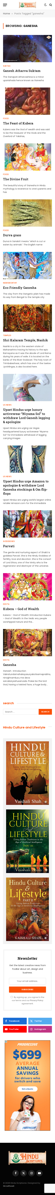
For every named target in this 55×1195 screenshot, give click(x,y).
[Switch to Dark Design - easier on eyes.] (45, 4)
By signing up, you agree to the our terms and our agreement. (28, 1000)
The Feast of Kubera (18, 123)
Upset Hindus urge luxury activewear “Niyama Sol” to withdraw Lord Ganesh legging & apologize (26, 416)
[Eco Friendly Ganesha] (27, 265)
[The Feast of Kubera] (27, 101)
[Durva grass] (27, 213)
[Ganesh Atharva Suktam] (27, 48)
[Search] (50, 5)
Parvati (9, 546)
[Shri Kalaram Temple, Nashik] (27, 318)
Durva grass (12, 235)
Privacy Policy (36, 1000)
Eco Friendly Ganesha (19, 288)
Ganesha (9, 665)
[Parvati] (27, 524)
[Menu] (5, 5)
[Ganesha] (27, 642)
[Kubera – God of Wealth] (27, 586)
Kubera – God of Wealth (21, 609)
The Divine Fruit (15, 179)
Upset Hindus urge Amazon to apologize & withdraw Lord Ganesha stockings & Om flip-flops (26, 487)
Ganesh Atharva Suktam (21, 71)
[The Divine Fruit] (27, 157)
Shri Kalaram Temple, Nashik (25, 340)
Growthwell (8, 1186)
